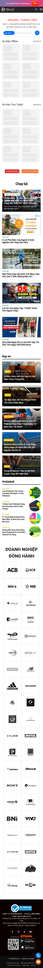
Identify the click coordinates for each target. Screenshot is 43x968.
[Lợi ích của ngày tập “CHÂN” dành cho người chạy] (21, 293)
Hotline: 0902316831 (32, 914)
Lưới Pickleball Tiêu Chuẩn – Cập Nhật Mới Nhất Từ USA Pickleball (13, 493)
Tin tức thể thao (12, 194)
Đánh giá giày (9, 416)
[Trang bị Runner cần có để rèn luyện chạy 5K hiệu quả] (21, 466)
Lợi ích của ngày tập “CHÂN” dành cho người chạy (19, 309)
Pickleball (5, 488)
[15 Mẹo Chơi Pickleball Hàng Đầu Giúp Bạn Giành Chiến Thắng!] (35, 505)
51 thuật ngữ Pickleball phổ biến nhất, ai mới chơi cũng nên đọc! (13, 519)
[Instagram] (18, 932)
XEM (35, 3)
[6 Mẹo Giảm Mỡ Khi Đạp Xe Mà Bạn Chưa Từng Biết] (21, 372)
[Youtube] (30, 932)
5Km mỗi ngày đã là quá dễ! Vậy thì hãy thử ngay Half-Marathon (20, 343)
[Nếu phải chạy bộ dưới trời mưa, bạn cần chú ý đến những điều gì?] (21, 259)
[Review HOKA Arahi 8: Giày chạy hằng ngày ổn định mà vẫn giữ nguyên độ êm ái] (21, 442)
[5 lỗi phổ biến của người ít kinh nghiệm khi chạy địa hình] (21, 225)
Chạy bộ (5, 237)
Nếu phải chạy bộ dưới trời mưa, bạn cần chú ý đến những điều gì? (20, 275)
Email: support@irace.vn (21, 916)
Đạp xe (7, 371)
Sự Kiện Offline (10, 41)
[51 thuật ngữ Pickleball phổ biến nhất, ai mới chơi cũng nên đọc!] (35, 518)
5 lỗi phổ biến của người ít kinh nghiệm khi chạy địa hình (18, 241)
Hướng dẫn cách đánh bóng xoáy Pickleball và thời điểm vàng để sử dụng (13, 532)
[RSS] (24, 932)
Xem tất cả (37, 41)
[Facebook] (12, 932)
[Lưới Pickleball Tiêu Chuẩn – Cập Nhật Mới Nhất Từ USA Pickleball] (35, 492)
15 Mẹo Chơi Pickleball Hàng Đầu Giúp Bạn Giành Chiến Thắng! (13, 506)
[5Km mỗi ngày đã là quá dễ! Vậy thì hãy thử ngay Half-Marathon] (21, 327)
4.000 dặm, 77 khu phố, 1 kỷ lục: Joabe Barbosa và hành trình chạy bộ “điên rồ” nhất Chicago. (20, 200)
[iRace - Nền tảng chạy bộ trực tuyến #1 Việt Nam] (8, 9)
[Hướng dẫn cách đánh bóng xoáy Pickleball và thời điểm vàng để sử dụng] (35, 531)
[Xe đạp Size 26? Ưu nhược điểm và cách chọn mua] (21, 395)
